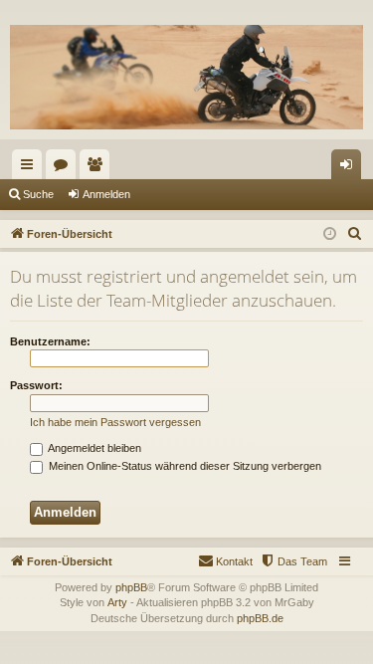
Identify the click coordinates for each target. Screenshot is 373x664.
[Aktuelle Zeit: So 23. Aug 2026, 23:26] (329, 234)
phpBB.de (260, 618)
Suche (38, 194)
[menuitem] (355, 234)
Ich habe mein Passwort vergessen (115, 422)
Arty (117, 602)
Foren (65, 168)
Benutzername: (50, 341)
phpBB (131, 587)
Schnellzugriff (31, 168)
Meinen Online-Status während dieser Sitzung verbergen (183, 466)
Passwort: (36, 385)
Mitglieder (98, 168)
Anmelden (106, 194)
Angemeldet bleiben (93, 448)
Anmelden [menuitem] (350, 168)
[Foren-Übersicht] (186, 76)
